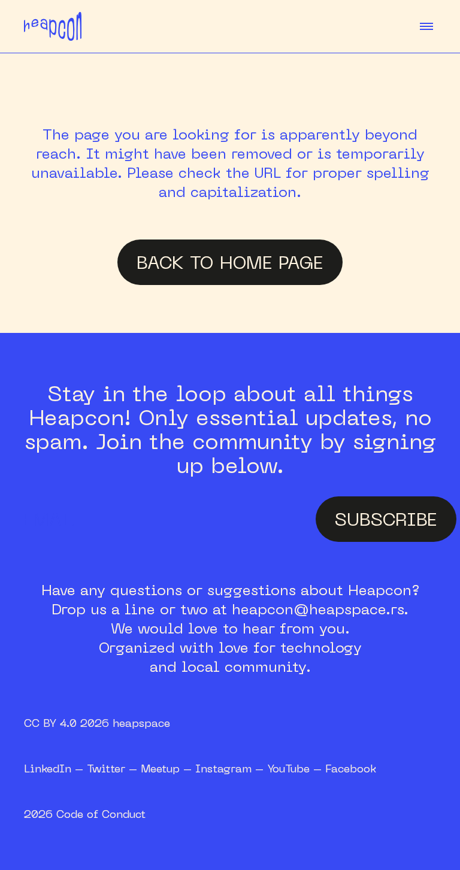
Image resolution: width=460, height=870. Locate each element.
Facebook (350, 768)
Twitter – (114, 768)
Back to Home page (230, 262)
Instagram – (231, 768)
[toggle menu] (426, 26)
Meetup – (168, 768)
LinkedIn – (55, 768)
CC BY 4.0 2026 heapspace (97, 722)
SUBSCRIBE (386, 519)
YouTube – (296, 768)
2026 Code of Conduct (85, 813)
